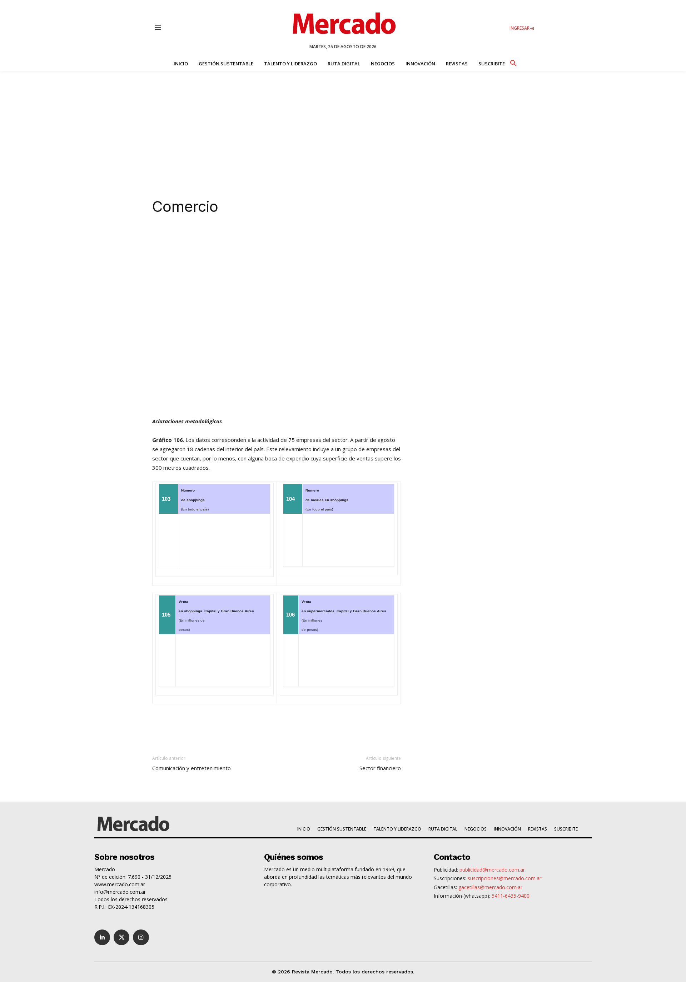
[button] (513, 62)
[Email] (294, 237)
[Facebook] (244, 237)
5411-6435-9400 (511, 895)
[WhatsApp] (261, 237)
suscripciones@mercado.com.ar (504, 878)
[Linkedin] (211, 237)
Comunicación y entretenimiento (191, 768)
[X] (228, 237)
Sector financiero (380, 768)
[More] (310, 237)
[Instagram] (141, 937)
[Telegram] (277, 237)
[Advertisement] (343, 125)
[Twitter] (121, 937)
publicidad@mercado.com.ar (492, 869)
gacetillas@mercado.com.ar (490, 887)
